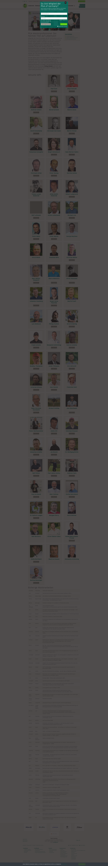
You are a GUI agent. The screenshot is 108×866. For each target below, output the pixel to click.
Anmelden (63, 24)
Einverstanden (82, 864)
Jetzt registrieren (45, 24)
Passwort (43, 16)
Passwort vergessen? (63, 20)
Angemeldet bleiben (62, 26)
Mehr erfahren (64, 864)
